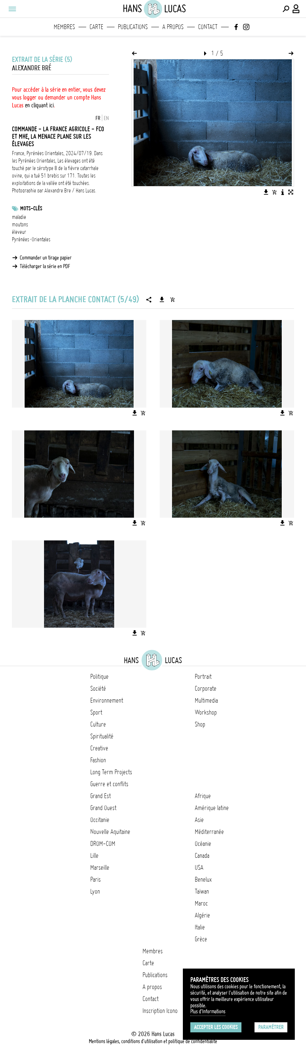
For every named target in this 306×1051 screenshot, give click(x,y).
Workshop (206, 712)
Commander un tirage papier (46, 257)
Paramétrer (271, 1027)
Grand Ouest (103, 808)
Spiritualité (101, 736)
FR (98, 118)
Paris (95, 879)
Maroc (201, 903)
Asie (199, 819)
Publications (133, 27)
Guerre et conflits (109, 784)
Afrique (203, 796)
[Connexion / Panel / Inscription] (296, 9)
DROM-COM (102, 843)
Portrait (203, 676)
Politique (99, 676)
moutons (20, 224)
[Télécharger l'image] (266, 192)
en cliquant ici (39, 105)
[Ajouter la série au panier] (172, 299)
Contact (208, 27)
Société (98, 688)
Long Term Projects (111, 772)
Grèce (201, 939)
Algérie (202, 915)
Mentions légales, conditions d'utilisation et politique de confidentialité (153, 1041)
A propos (173, 27)
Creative (99, 748)
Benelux (203, 879)
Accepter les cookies (216, 1027)
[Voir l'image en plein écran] (290, 192)
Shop (200, 724)
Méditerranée (209, 831)
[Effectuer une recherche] (286, 9)
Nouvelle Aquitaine (110, 831)
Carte (96, 27)
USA (199, 867)
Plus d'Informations (207, 1011)
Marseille (99, 867)
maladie (19, 217)
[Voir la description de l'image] (282, 192)
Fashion (98, 760)
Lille (94, 855)
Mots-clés (31, 208)
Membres (64, 27)
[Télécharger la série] (162, 299)
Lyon (95, 891)
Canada (202, 855)
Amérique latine (212, 808)
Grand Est (100, 796)
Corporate (205, 688)
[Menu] (11, 8)
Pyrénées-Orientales (31, 239)
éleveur (19, 232)
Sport (96, 712)
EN (106, 118)
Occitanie (99, 819)
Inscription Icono (160, 1010)
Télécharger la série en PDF (45, 266)
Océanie (203, 843)
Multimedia (206, 700)
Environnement (106, 700)
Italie (200, 927)
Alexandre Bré (31, 68)
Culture (98, 724)
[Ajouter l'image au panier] (274, 192)
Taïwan (202, 891)
